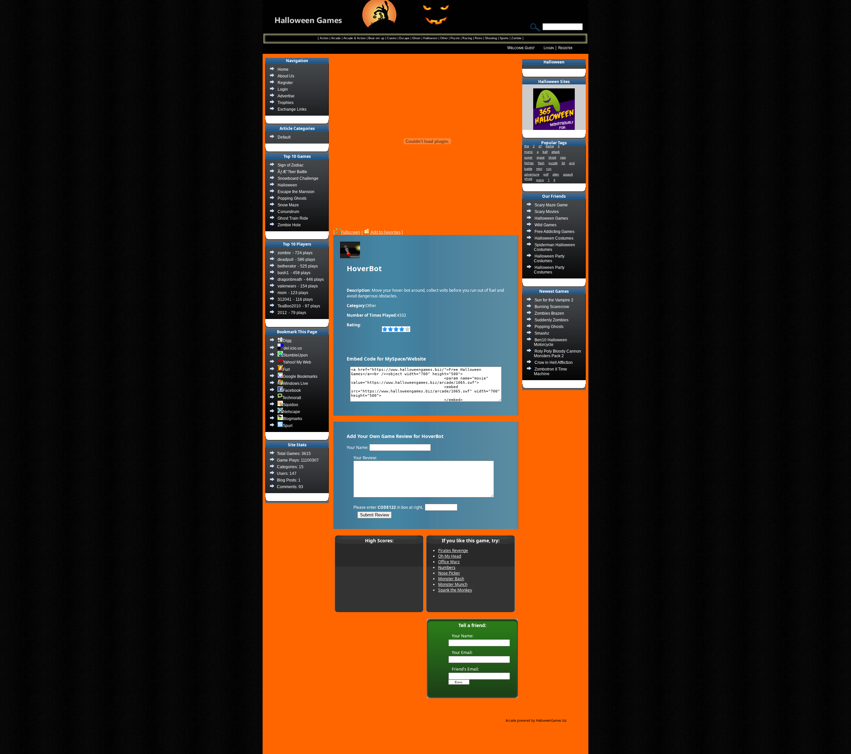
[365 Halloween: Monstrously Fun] (554, 128)
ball (545, 152)
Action (324, 38)
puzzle (552, 163)
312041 (285, 299)
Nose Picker (449, 573)
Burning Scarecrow (552, 306)
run (548, 168)
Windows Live (295, 383)
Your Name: (462, 636)
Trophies (286, 102)
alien (555, 174)
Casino (392, 38)
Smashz (542, 333)
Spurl (288, 425)
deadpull (286, 259)
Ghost (416, 38)
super (528, 157)
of (540, 146)
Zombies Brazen (549, 313)
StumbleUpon (295, 355)
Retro (478, 38)
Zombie (516, 38)
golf (545, 174)
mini (539, 168)
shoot (552, 157)
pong (540, 180)
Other (444, 38)
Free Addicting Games (554, 231)
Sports (504, 38)
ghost (528, 178)
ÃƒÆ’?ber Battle (292, 171)
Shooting (491, 38)
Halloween (430, 38)
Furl (286, 369)
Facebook (292, 390)
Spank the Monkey (455, 590)
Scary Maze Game (551, 205)
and (572, 163)
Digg (287, 340)
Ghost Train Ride (293, 218)
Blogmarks (292, 418)
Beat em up (376, 38)
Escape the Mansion (296, 191)
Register (565, 48)
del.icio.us (293, 348)
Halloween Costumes (554, 238)
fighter (529, 163)
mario (528, 152)
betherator (287, 266)
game (550, 146)
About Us (286, 76)
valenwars (287, 286)
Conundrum (288, 211)
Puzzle (455, 38)
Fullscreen (350, 232)
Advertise (286, 96)
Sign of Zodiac (291, 165)
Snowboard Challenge (298, 178)
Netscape (291, 411)
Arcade (336, 38)
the (526, 146)
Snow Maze (288, 205)
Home (283, 69)
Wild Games (545, 225)
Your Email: (462, 652)
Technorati (291, 397)
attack (555, 152)
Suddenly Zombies (551, 320)
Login (549, 48)
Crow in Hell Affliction (554, 362)
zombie (284, 253)
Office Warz (449, 562)
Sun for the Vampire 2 (554, 300)
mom (282, 292)
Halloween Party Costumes (549, 258)
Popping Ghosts (549, 326)
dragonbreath (290, 279)
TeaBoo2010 (289, 306)
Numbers (446, 567)
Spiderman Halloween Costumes (554, 247)
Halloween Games (551, 218)
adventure (531, 174)
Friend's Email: (465, 669)
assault (568, 174)
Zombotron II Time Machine (550, 371)
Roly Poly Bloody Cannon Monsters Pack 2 (557, 353)
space (541, 157)
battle (528, 168)
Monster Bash (451, 579)
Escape (404, 38)
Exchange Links (292, 109)
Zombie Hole (289, 225)
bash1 (283, 272)
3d (563, 163)
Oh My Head (449, 556)
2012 (282, 312)
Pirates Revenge (453, 550)
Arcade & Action (354, 38)
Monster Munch (452, 584)
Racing (467, 38)
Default (284, 137)
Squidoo (290, 404)
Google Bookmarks (300, 376)
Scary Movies (547, 211)
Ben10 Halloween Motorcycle (550, 342)
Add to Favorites (385, 232)
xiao (563, 157)
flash (541, 163)
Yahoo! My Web (297, 362)
